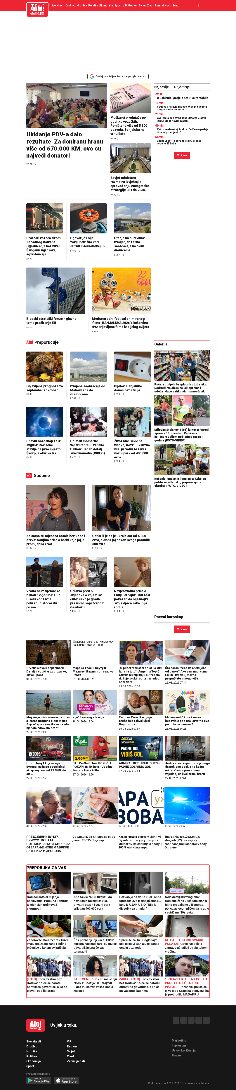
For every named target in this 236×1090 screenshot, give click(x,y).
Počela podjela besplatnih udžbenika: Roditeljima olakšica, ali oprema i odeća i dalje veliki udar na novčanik (180, 388)
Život (150, 5)
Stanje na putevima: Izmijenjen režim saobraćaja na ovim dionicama (129, 244)
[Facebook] (176, 1020)
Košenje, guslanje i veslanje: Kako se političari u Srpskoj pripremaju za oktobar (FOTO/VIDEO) (180, 482)
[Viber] (206, 1020)
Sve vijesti (57, 5)
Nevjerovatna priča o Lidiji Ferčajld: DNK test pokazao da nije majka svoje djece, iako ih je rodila (132, 599)
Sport (117, 5)
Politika (93, 5)
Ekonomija (106, 5)
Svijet (142, 5)
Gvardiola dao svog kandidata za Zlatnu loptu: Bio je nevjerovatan (181, 119)
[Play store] (38, 1080)
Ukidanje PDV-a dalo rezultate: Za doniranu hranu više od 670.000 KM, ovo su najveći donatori (64, 145)
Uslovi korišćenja (184, 1050)
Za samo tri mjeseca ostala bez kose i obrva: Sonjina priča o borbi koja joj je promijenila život (55, 540)
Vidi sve (182, 155)
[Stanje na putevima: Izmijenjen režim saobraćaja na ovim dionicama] (132, 218)
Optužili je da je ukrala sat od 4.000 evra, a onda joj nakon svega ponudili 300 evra (121, 540)
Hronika (82, 5)
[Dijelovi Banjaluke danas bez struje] (132, 367)
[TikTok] (191, 1020)
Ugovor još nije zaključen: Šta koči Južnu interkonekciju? (87, 242)
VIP (125, 5)
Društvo (70, 5)
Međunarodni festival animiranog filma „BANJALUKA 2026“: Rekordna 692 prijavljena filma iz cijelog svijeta (120, 323)
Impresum (179, 1045)
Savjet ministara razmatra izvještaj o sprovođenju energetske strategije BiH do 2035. (129, 184)
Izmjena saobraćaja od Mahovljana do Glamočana (87, 390)
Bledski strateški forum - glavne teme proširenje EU (51, 321)
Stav (175, 5)
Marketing (179, 1040)
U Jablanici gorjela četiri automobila (182, 98)
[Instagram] (198, 1020)
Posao (176, 1055)
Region (133, 5)
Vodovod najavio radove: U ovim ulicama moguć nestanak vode (182, 108)
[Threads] (183, 1020)
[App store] (66, 1080)
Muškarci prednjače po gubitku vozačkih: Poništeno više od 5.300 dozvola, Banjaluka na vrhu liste (128, 126)
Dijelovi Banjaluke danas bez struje (128, 388)
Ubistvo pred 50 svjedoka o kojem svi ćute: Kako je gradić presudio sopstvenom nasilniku (87, 599)
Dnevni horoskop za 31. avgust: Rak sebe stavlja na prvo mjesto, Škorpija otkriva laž (44, 447)
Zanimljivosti (163, 5)
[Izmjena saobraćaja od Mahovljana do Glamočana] (88, 367)
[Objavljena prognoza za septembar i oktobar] (44, 367)
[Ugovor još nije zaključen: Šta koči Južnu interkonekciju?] (88, 218)
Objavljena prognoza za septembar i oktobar (44, 388)
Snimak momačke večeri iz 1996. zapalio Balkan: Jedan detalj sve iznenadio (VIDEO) (87, 447)
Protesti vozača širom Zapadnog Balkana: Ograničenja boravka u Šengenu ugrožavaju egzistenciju (43, 246)
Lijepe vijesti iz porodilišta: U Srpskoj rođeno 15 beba (179, 142)
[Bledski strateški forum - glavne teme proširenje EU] (55, 291)
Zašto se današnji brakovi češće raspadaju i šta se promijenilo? (183, 131)
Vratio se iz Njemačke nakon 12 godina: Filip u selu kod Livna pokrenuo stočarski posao (43, 599)
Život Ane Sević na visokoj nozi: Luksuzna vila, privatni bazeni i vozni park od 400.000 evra (132, 449)
